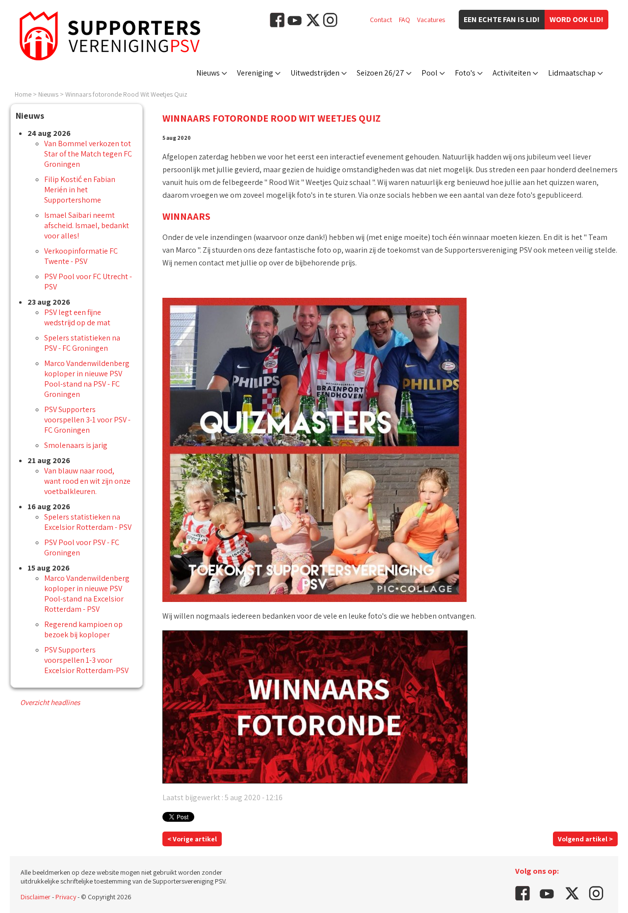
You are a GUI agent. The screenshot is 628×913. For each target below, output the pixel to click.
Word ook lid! (576, 19)
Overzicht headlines (50, 702)
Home (23, 94)
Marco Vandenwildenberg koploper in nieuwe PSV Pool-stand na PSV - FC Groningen (87, 378)
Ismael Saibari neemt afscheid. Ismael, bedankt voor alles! (86, 225)
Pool (429, 73)
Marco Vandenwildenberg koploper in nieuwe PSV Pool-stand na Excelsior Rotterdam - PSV (87, 593)
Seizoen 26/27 (380, 73)
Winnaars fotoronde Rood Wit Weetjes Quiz (126, 94)
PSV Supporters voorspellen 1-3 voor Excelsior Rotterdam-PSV (86, 660)
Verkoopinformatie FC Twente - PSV (81, 256)
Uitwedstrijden (315, 73)
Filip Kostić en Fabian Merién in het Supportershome (79, 189)
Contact (381, 19)
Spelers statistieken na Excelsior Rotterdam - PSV (87, 522)
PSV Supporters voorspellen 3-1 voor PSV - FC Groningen (87, 419)
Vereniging (255, 73)
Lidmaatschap (572, 73)
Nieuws (208, 73)
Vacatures (431, 19)
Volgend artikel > (585, 839)
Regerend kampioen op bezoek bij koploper (83, 629)
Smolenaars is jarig (75, 445)
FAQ (404, 19)
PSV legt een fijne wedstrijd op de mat (77, 317)
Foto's (465, 73)
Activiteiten (512, 73)
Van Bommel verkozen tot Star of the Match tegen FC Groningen (88, 153)
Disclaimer (36, 896)
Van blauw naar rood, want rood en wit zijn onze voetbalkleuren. (87, 481)
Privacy (65, 896)
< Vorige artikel (192, 839)
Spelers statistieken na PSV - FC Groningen (82, 343)
